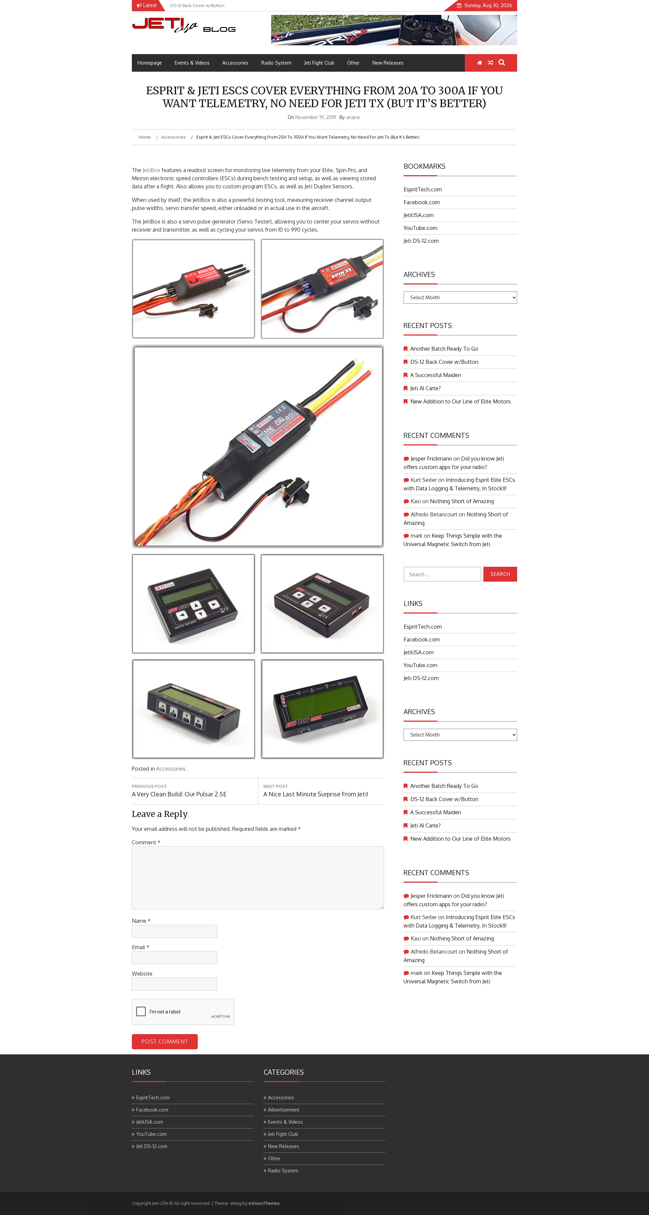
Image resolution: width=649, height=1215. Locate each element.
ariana (353, 117)
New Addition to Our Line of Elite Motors (460, 401)
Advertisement (283, 1110)
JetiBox (152, 170)
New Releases (388, 63)
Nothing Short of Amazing (462, 501)
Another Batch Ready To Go (444, 348)
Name (141, 920)
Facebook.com (422, 202)
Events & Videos (192, 63)
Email (140, 947)
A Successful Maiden (435, 375)
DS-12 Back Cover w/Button (444, 361)
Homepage (150, 63)
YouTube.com (420, 228)
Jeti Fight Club (319, 63)
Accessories (235, 63)
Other (353, 63)
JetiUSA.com (419, 215)
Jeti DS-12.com (421, 240)
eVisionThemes (264, 1203)
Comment (146, 842)
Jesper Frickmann (431, 458)
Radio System (276, 63)
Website (142, 973)
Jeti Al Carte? (425, 388)
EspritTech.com (423, 189)
